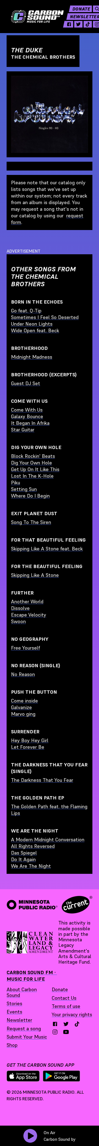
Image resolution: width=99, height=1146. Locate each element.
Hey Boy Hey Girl (29, 740)
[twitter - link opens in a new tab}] (66, 1024)
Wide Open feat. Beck (35, 330)
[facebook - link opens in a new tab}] (55, 1024)
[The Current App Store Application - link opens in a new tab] (23, 1076)
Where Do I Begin (30, 496)
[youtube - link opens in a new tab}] (66, 1032)
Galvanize (21, 707)
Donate (81, 9)
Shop (12, 1045)
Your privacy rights (72, 1014)
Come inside (24, 701)
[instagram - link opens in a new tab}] (55, 1032)
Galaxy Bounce (27, 416)
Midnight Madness (31, 357)
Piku (15, 482)
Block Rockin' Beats (33, 456)
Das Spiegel (24, 853)
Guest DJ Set (25, 383)
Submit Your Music (27, 1037)
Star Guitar (22, 429)
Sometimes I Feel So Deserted (45, 317)
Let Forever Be (27, 747)
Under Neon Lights (32, 324)
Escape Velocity (28, 615)
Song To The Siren (31, 522)
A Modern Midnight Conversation (47, 839)
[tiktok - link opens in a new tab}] (77, 1024)
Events (14, 1012)
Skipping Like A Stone (35, 575)
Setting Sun (24, 489)
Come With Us (27, 410)
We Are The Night (31, 866)
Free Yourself (25, 648)
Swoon (18, 621)
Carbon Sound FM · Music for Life (32, 975)
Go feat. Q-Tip (26, 310)
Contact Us (64, 998)
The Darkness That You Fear (42, 780)
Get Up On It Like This (35, 469)
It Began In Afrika (30, 423)
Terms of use (66, 1006)
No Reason (23, 674)
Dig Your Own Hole (31, 463)
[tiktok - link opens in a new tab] (88, 24)
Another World (27, 601)
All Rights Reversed (33, 846)
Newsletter (19, 1020)
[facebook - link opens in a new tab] (69, 24)
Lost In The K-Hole (32, 476)
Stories (14, 1003)
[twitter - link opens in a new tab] (78, 24)
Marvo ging (23, 714)
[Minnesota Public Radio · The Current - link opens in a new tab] (49, 904)
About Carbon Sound (22, 992)
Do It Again (23, 859)
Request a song (24, 1028)
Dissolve (20, 608)
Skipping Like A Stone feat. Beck (47, 548)
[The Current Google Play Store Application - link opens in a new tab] (61, 1076)
